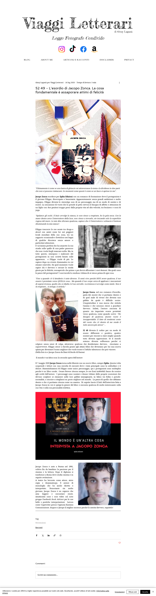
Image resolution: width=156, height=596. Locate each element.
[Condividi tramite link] (54, 535)
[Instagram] (62, 49)
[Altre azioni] (119, 82)
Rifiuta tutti (133, 592)
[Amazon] (94, 49)
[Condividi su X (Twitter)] (42, 535)
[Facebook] (83, 49)
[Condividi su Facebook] (36, 535)
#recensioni (40, 523)
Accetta (145, 592)
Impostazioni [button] (120, 592)
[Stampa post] (60, 535)
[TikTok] (72, 49)
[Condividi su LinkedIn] (48, 535)
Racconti (38, 527)
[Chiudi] (153, 592)
